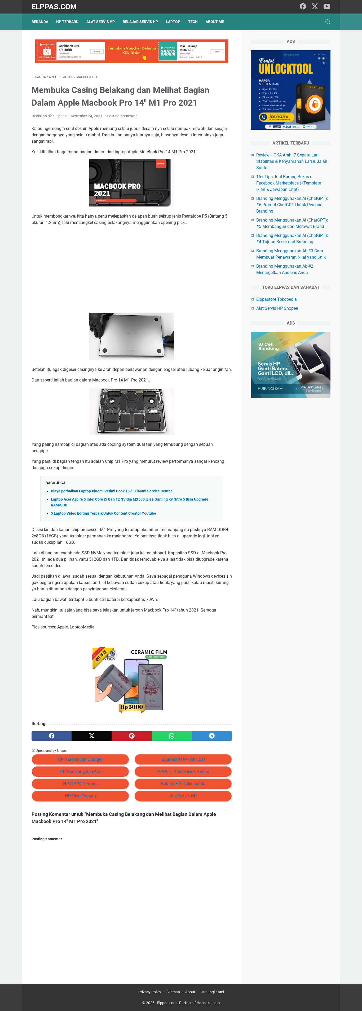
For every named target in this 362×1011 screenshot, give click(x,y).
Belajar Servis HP (140, 22)
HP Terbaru (67, 22)
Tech (193, 22)
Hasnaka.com (208, 1003)
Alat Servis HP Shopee (277, 308)
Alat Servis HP (100, 22)
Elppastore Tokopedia (276, 299)
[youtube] (326, 7)
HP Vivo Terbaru (80, 796)
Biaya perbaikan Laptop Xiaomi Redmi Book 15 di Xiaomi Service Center (111, 491)
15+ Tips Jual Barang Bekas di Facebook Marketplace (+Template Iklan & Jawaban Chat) (288, 183)
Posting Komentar (122, 116)
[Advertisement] (132, 269)
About (190, 992)
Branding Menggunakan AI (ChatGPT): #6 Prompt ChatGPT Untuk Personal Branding (292, 205)
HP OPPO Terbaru (80, 783)
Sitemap (173, 992)
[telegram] (212, 736)
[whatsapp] (172, 736)
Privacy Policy (149, 992)
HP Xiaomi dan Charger (80, 759)
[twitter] (315, 7)
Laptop (173, 22)
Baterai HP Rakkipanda (183, 783)
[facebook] (303, 7)
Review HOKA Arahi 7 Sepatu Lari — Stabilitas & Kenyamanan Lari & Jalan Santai (291, 161)
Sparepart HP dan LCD (183, 759)
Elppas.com (54, 6)
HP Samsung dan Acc (80, 771)
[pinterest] (132, 736)
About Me (215, 22)
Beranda (40, 22)
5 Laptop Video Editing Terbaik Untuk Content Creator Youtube (103, 513)
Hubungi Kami (212, 992)
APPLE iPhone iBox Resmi (183, 771)
